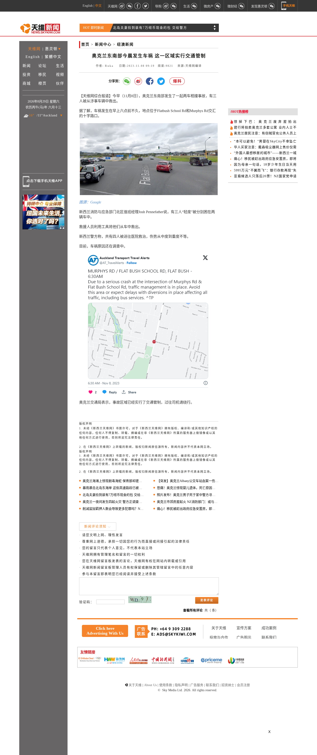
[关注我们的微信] (129, 5)
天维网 (34, 49)
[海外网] (114, 661)
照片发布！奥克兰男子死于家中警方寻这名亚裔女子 (187, 495)
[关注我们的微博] (121, 5)
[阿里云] (89, 660)
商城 (27, 83)
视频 (60, 75)
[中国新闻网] (163, 661)
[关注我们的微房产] (217, 5)
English (88, 5)
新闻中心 (103, 44)
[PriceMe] (211, 661)
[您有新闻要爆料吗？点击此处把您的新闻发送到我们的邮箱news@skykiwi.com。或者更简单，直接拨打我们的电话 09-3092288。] (177, 81)
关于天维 (218, 628)
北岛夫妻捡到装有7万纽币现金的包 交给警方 (113, 495)
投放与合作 (219, 637)
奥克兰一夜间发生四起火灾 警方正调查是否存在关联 (113, 502)
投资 (27, 75)
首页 (85, 44)
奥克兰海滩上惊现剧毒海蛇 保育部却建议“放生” (113, 481)
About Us (150, 685)
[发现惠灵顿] (271, 5)
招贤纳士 (227, 685)
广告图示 (243, 637)
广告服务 (196, 685)
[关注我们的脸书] (137, 5)
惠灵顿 (51, 49)
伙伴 (60, 83)
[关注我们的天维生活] (194, 5)
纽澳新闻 (125, 44)
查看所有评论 (193, 610)
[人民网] (138, 661)
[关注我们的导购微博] (165, 5)
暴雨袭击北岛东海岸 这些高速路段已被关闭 (113, 488)
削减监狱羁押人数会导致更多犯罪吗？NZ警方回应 (113, 509)
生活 (60, 66)
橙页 (42, 83)
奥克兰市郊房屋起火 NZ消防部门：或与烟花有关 (187, 502)
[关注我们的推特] (145, 5)
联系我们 (269, 637)
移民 (42, 75)
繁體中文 (53, 57)
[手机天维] (288, 5)
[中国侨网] (187, 661)
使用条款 (165, 685)
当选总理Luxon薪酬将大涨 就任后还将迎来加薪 (152, 27)
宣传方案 (243, 628)
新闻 (27, 66)
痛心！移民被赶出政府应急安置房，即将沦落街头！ (187, 509)
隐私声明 (181, 685)
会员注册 (243, 685)
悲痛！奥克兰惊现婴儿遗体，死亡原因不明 (187, 488)
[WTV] (236, 661)
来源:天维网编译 (190, 65)
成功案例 (269, 628)
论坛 (42, 66)
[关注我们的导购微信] (241, 5)
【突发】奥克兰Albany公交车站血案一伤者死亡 (187, 481)
